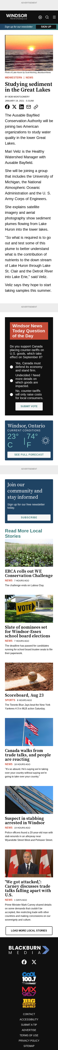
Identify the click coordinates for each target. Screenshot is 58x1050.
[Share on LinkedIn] (21, 106)
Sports (10, 700)
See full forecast (29, 454)
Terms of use (29, 1035)
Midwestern (13, 77)
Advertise (29, 1030)
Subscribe (29, 517)
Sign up (46, 26)
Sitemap (29, 1046)
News (29, 77)
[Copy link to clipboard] (35, 106)
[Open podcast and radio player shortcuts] (40, 17)
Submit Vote (29, 406)
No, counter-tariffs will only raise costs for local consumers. (29, 394)
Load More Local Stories (29, 930)
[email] (28, 106)
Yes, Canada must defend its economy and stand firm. (28, 366)
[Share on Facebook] (7, 106)
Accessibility (29, 1019)
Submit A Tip (29, 1024)
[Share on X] (14, 106)
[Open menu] (54, 17)
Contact (29, 1014)
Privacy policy (29, 1040)
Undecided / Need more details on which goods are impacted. (27, 380)
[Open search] (47, 17)
